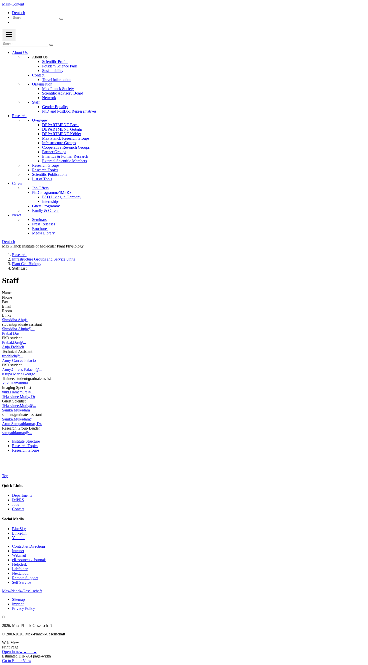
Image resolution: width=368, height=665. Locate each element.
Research (19, 116)
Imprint (18, 604)
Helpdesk (19, 564)
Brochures (40, 228)
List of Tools (42, 179)
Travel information (56, 79)
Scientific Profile (55, 61)
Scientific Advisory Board (62, 93)
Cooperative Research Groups (66, 147)
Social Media (13, 519)
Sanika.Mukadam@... (19, 419)
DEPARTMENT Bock (60, 125)
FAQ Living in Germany (61, 197)
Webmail (19, 555)
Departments (22, 495)
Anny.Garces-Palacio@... (22, 369)
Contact (38, 75)
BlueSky (19, 529)
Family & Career (45, 210)
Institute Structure (26, 441)
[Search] (61, 19)
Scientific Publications (49, 174)
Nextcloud (20, 573)
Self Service (21, 582)
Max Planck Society (58, 89)
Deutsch (18, 13)
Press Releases (43, 224)
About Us (20, 52)
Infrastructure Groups (59, 143)
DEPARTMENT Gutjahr (62, 129)
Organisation (42, 84)
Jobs (15, 504)
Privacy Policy (23, 608)
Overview (40, 120)
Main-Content (13, 4)
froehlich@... (12, 356)
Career (17, 183)
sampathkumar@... (17, 433)
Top (5, 476)
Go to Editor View (16, 660)
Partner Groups (54, 152)
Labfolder (20, 569)
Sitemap (18, 599)
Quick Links (12, 485)
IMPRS (18, 500)
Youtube (18, 538)
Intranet (18, 551)
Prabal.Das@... (14, 342)
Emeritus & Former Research (65, 156)
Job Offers (40, 188)
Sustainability (52, 70)
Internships (50, 201)
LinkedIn (19, 533)
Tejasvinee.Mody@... (19, 405)
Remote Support (25, 578)
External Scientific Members (64, 161)
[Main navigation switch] (9, 35)
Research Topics (45, 170)
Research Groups (45, 165)
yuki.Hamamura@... (18, 392)
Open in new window (19, 651)
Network (49, 98)
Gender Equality (55, 107)
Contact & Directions (29, 546)
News (16, 215)
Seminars (39, 219)
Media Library (43, 233)
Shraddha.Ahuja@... (18, 329)
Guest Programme (46, 206)
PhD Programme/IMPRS (52, 192)
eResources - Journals (29, 560)
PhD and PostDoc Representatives (69, 111)
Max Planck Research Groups (65, 138)
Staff (36, 102)
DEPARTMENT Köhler (61, 134)
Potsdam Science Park (59, 66)
